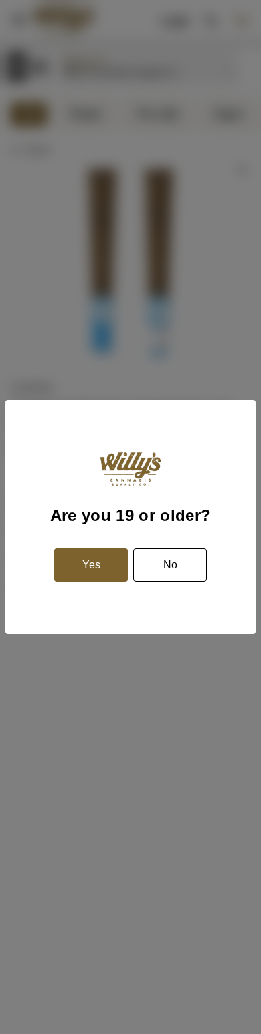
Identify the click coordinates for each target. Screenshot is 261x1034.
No (170, 564)
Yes (91, 564)
